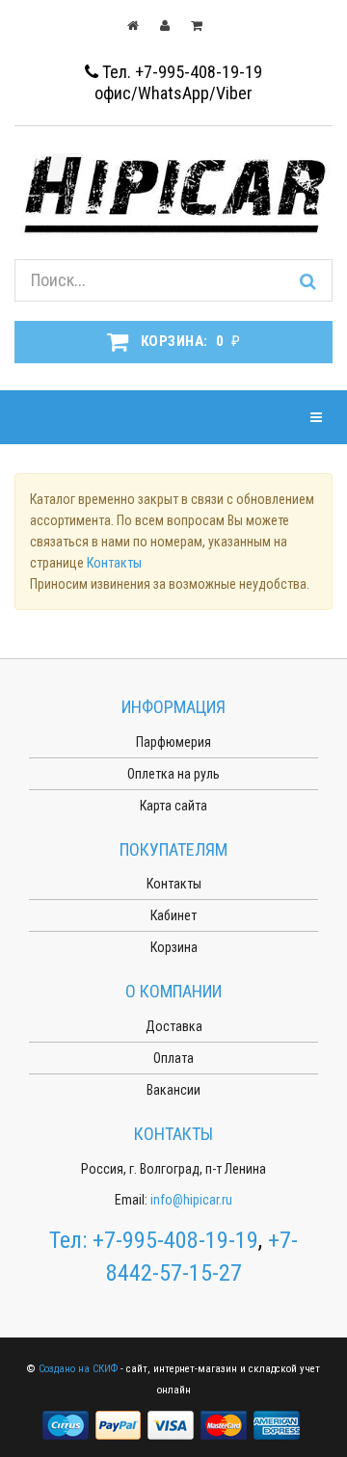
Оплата (173, 1058)
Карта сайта (173, 805)
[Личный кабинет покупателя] (174, 25)
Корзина (174, 947)
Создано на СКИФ (78, 1369)
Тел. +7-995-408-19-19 (180, 72)
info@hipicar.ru (191, 1199)
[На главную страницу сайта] (142, 25)
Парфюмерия (173, 742)
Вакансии (173, 1090)
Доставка (174, 1026)
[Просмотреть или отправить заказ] (206, 25)
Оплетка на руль (173, 773)
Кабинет (173, 915)
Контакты (114, 562)
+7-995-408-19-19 (175, 1240)
